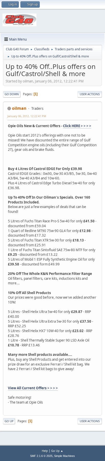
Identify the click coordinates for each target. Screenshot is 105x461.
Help (45, 451)
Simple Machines (64, 455)
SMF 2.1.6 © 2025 (41, 455)
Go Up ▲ (57, 451)
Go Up (9, 421)
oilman (19, 108)
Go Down (12, 94)
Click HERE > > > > (77, 126)
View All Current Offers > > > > (33, 388)
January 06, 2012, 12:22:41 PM (26, 116)
